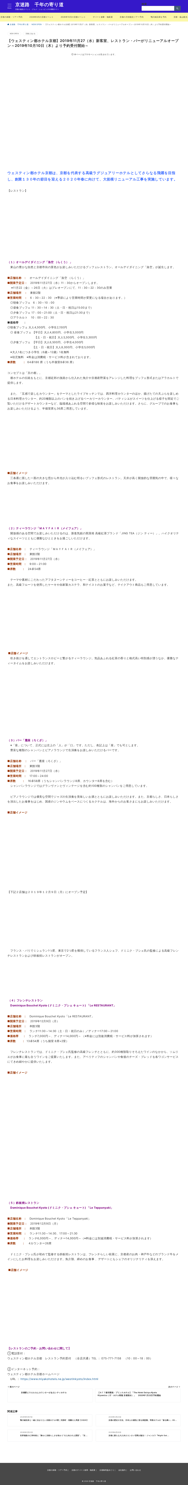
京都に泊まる (30, 34)
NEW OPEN (14, 34)
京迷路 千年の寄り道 (39, 4)
